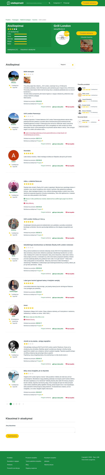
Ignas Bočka (13, 192)
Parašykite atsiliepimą (89, 3)
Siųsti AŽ (15, 87)
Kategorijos (56, 3)
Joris (13, 316)
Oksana (13, 82)
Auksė (13, 161)
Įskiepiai (46, 461)
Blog (27, 464)
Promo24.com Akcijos (13, 468)
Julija (13, 381)
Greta (13, 256)
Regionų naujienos (31, 468)
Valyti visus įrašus (83, 126)
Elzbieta (13, 230)
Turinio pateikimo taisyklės (33, 461)
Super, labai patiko (58, 106)
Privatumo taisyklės (31, 457)
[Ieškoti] (49, 3)
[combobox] (67, 64)
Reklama (9, 464)
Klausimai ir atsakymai (28, 49)
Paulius (13, 352)
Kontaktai (9, 457)
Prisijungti (66, 3)
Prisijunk (39, 103)
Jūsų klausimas (11, 425)
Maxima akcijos (48, 464)
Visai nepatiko (70, 106)
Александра (13, 291)
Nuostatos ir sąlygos (13, 461)
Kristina (13, 124)
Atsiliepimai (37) (12, 49)
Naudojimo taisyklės (50, 457)
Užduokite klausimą (86, 37)
